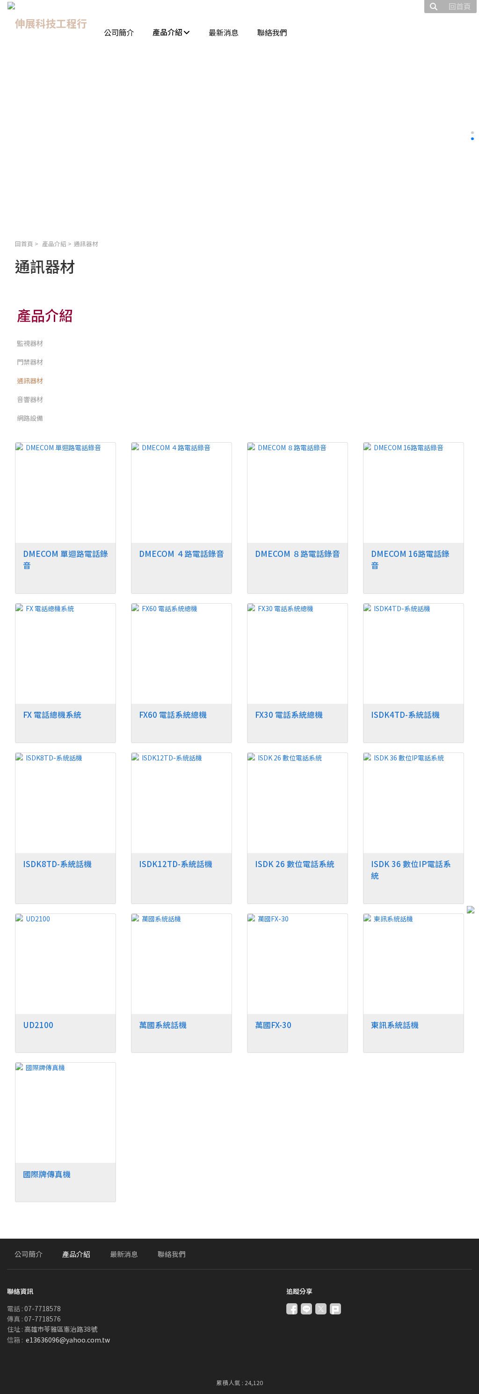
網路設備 (30, 418)
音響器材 (30, 399)
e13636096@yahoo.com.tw (68, 1339)
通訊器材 (30, 380)
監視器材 (30, 343)
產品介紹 (54, 243)
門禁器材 (30, 361)
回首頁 (24, 243)
